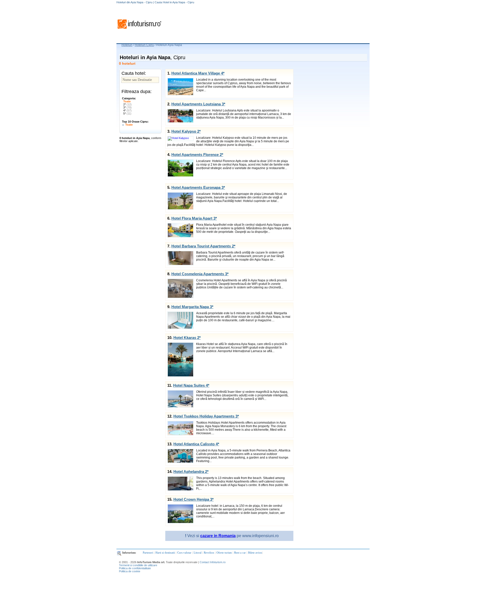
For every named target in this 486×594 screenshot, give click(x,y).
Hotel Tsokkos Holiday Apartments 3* (206, 416)
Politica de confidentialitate (135, 568)
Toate (127, 101)
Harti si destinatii (165, 552)
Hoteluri (127, 45)
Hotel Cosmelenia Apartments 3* (200, 274)
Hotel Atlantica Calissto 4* (196, 444)
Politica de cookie (129, 571)
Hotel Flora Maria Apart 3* (194, 218)
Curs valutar (184, 552)
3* (127, 107)
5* (127, 113)
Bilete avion (255, 552)
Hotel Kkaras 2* (187, 337)
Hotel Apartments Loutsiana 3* (198, 104)
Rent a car (240, 552)
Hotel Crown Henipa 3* (193, 499)
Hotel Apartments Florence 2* (197, 154)
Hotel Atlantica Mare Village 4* (198, 73)
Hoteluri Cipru (144, 45)
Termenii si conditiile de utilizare (138, 565)
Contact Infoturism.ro (213, 562)
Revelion (209, 552)
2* (127, 104)
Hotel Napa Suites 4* (191, 385)
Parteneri (148, 552)
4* (127, 110)
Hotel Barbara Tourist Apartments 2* (203, 246)
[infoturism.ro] (139, 29)
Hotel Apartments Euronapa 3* (198, 187)
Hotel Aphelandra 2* (191, 471)
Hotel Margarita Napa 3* (192, 307)
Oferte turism (224, 552)
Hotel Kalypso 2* (186, 131)
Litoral (197, 552)
